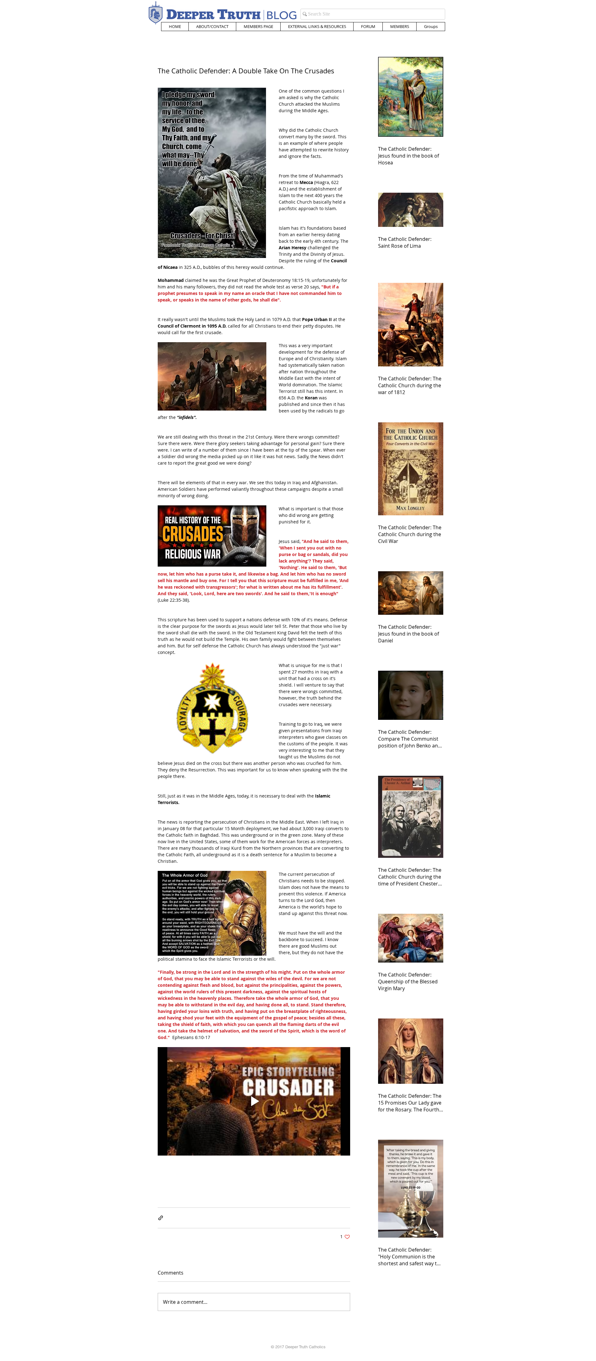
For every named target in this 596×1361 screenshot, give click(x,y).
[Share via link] (161, 1218)
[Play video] (254, 1101)
